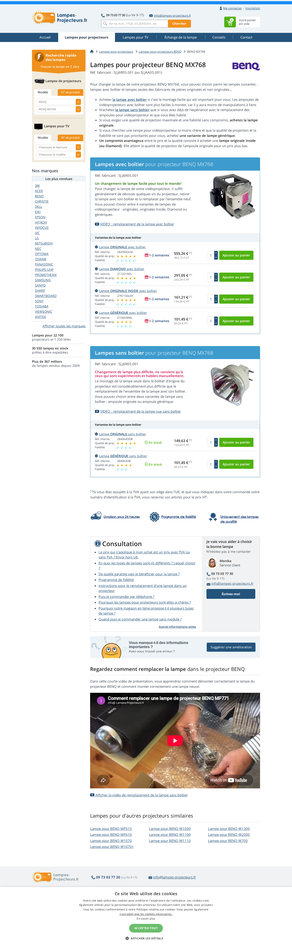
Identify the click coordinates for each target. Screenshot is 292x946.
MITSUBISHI (44, 243)
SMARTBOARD (46, 296)
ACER (39, 191)
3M (37, 185)
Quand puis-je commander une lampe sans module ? (140, 619)
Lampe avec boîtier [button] (122, 247)
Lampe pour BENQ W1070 (111, 840)
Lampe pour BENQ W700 (228, 840)
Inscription (252, 8)
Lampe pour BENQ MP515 (111, 828)
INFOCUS (42, 227)
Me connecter (232, 8)
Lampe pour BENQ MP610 (111, 834)
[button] (146, 938)
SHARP (40, 290)
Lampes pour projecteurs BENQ (160, 52)
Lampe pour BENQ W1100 (170, 834)
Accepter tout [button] (146, 928)
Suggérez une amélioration (231, 647)
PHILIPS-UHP (44, 269)
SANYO (40, 285)
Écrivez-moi (231, 594)
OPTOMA (42, 254)
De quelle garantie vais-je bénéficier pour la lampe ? (139, 574)
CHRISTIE (42, 201)
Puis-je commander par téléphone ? (126, 596)
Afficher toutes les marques (64, 326)
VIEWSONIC (43, 311)
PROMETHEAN (46, 275)
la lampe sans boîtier (132, 109)
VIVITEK (40, 317)
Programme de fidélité (116, 579)
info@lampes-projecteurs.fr (172, 15)
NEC (38, 248)
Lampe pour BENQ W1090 (170, 828)
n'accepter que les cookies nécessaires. (146, 914)
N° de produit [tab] (70, 92)
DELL (38, 206)
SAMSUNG (43, 280)
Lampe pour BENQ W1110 (170, 840)
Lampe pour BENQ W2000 (229, 834)
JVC (37, 233)
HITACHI (41, 222)
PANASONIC (44, 264)
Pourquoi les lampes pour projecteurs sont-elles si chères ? (145, 602)
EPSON (40, 217)
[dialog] (146, 916)
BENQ (39, 196)
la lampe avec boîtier (129, 99)
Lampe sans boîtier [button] (122, 434)
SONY (39, 301)
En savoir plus (146, 918)
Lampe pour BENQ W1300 (229, 828)
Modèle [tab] (43, 92)
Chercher (179, 23)
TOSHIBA (41, 306)
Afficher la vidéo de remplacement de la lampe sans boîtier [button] (141, 795)
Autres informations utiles (177, 627)
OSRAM (40, 259)
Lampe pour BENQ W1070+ (112, 846)
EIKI (38, 212)
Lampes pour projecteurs (116, 52)
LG (37, 238)
